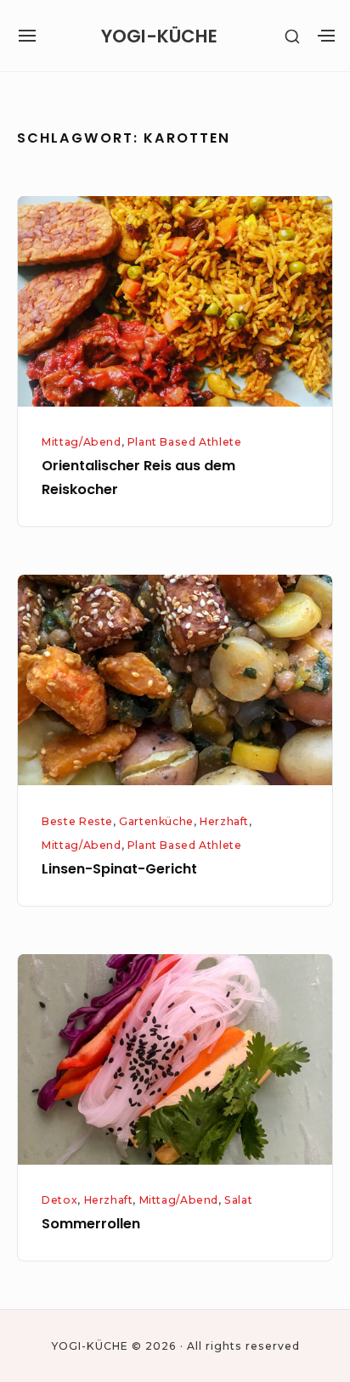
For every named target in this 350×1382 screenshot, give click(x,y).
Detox (59, 1200)
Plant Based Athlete (184, 441)
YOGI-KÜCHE (159, 36)
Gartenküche (156, 821)
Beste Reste (77, 821)
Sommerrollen (91, 1223)
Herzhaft (224, 821)
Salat (238, 1200)
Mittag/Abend (81, 441)
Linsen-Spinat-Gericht (119, 869)
